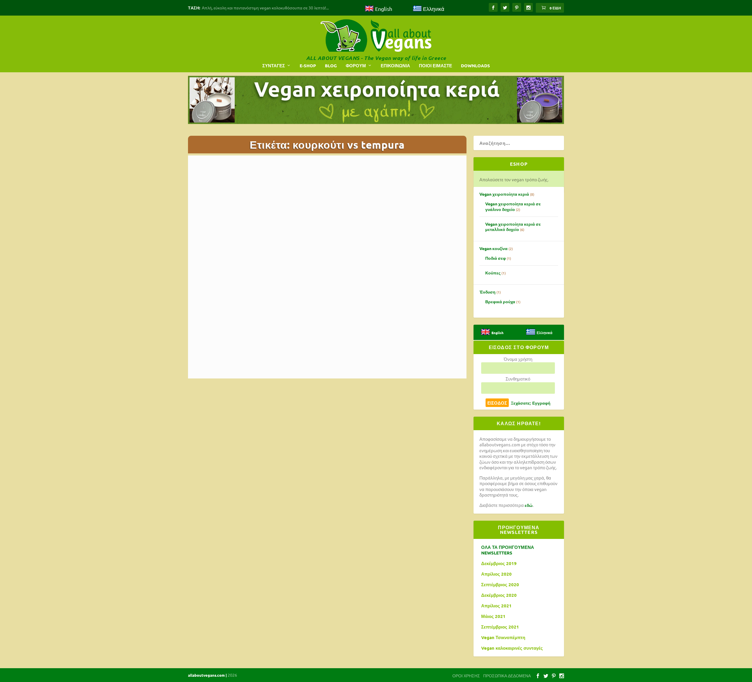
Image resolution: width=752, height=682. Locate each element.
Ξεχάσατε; (521, 402)
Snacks (257, 407)
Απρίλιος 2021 (496, 606)
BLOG (331, 65)
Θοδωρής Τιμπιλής (220, 403)
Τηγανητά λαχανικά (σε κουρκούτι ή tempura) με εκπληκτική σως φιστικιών (252, 387)
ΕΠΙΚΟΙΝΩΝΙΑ (395, 65)
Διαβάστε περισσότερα (224, 438)
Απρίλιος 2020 (496, 574)
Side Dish (243, 407)
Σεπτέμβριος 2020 (500, 584)
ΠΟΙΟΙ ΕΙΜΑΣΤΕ (435, 65)
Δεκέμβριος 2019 (499, 563)
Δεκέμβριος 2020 (499, 595)
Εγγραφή (541, 402)
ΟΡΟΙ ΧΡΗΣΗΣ (466, 675)
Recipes (305, 403)
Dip (284, 403)
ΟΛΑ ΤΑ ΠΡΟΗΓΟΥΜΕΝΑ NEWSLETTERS (507, 550)
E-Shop (308, 65)
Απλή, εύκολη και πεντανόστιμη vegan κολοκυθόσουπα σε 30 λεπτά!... (265, 7)
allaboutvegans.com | (208, 675)
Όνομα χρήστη (518, 359)
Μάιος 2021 (493, 616)
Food (293, 403)
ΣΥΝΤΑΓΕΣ (273, 65)
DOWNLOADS (475, 65)
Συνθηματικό (518, 378)
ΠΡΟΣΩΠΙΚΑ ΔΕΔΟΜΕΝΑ (507, 675)
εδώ (529, 505)
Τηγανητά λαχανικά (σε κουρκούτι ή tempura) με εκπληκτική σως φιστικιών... (325, 273)
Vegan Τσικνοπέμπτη (503, 637)
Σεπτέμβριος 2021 (500, 627)
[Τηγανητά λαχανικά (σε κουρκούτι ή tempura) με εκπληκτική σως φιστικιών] (254, 331)
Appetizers (271, 403)
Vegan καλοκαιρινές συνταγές (512, 648)
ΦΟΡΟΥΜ (356, 65)
